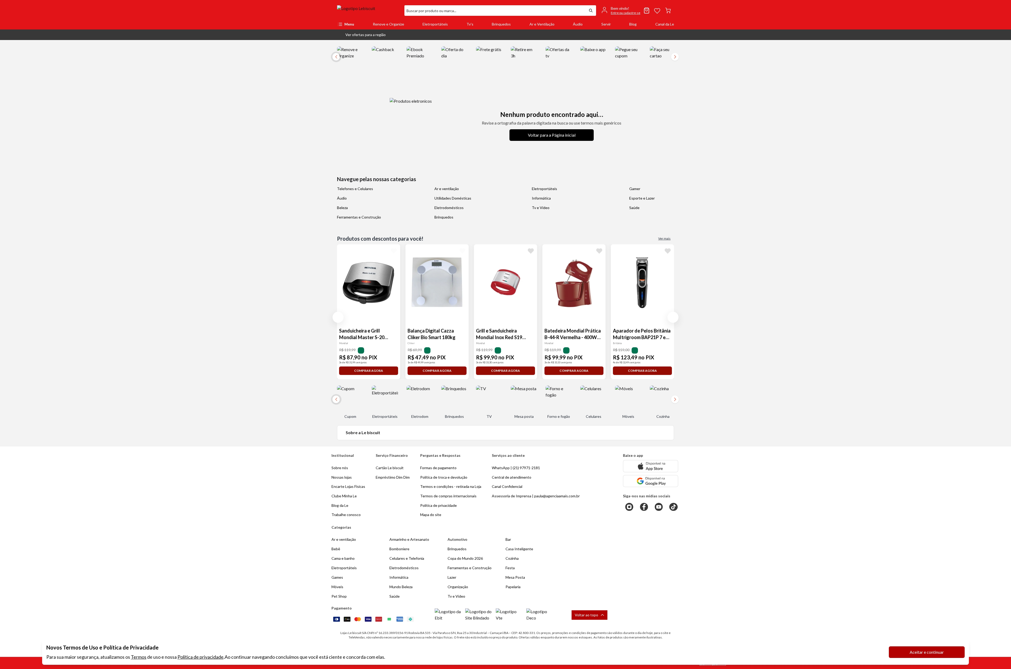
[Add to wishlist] (394, 250)
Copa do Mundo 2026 (465, 558)
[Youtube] (658, 506)
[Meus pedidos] (646, 10)
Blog (633, 24)
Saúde (634, 207)
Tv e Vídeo (540, 207)
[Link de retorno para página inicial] (368, 10)
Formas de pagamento (438, 467)
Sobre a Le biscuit (363, 432)
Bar (508, 539)
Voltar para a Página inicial (552, 134)
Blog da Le (339, 505)
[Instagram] (629, 506)
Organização (458, 586)
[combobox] (495, 10)
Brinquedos (501, 24)
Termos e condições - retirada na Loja (450, 486)
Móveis (337, 586)
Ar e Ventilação (541, 24)
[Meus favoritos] (657, 10)
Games (337, 577)
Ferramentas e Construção (359, 217)
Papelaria (513, 586)
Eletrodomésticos (449, 207)
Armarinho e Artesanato (409, 539)
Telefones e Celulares (355, 188)
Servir (606, 24)
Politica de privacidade (438, 505)
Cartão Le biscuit (390, 467)
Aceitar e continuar (927, 652)
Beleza (342, 207)
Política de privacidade (200, 657)
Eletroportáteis (435, 24)
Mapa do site (430, 514)
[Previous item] (338, 317)
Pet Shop (339, 596)
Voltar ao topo (586, 615)
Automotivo (457, 539)
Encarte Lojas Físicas (348, 486)
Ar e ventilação (446, 188)
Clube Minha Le (344, 496)
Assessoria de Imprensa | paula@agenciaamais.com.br (536, 496)
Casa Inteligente (519, 549)
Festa (510, 568)
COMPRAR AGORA (368, 371)
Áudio (578, 24)
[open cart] (667, 10)
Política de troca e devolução (443, 477)
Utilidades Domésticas (452, 198)
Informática (541, 198)
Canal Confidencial (507, 486)
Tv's (470, 24)
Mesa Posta (515, 577)
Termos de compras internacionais (448, 496)
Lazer (452, 577)
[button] (361, 35)
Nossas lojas (341, 477)
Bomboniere (399, 549)
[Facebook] (644, 506)
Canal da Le (664, 24)
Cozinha (512, 558)
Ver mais (664, 238)
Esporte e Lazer (642, 198)
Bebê (335, 549)
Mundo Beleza (401, 586)
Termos (138, 657)
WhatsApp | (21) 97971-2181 (516, 467)
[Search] (591, 10)
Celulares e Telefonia (406, 558)
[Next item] (675, 57)
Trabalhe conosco (346, 514)
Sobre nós (339, 467)
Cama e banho (343, 558)
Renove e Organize (388, 24)
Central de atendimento (511, 477)
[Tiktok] (673, 506)
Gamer (634, 188)
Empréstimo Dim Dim (393, 477)
